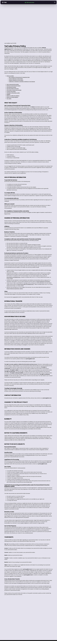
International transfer (11, 87)
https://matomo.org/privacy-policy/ (15, 288)
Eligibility (8, 94)
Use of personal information (13, 84)
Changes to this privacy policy (13, 93)
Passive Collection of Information (16, 80)
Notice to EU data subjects (12, 97)
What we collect (10, 76)
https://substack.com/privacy (43, 281)
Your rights (9, 98)
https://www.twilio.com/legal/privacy (25, 284)
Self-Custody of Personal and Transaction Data (19, 77)
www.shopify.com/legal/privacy (14, 277)
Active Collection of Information (16, 78)
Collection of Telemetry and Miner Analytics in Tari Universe (22, 81)
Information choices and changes (14, 90)
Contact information (11, 91)
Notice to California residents (13, 95)
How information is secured (12, 88)
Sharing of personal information (13, 85)
